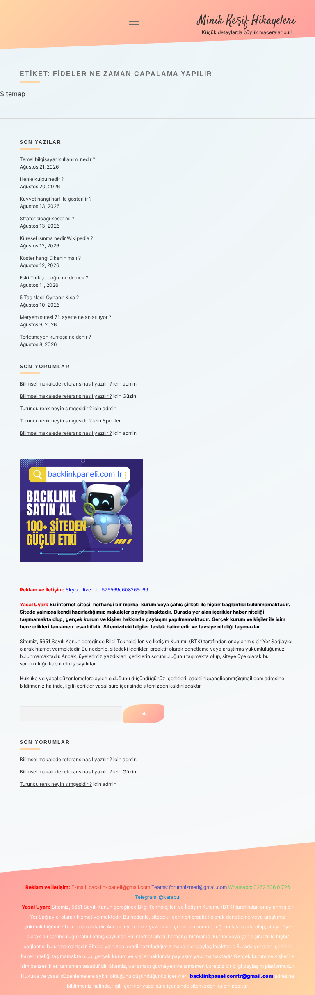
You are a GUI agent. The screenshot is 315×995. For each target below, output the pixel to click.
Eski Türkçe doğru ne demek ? (54, 278)
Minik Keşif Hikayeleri (246, 21)
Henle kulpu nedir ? (42, 179)
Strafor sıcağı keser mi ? (47, 218)
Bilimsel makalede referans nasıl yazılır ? (66, 384)
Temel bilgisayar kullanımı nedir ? (57, 159)
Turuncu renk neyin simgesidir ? (56, 408)
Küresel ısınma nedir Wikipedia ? (56, 238)
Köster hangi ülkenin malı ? (50, 258)
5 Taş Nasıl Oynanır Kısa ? (49, 297)
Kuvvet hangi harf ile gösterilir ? (55, 199)
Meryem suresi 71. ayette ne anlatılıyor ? (65, 317)
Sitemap (12, 94)
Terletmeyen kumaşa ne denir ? (55, 337)
